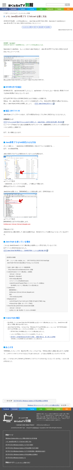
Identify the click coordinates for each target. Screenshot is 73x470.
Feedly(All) (50, 9)
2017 (35, 27)
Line (41, 9)
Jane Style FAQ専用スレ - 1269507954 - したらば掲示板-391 (26, 250)
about (27, 425)
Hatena (23, 9)
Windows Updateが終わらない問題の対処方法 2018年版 (21, 438)
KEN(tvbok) (36, 427)
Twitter (32, 9)
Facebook (4, 9)
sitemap (19, 425)
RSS (67, 409)
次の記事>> (47, 27)
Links (23, 425)
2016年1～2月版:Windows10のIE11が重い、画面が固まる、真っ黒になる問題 (33, 337)
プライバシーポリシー (43, 425)
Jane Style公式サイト (45, 103)
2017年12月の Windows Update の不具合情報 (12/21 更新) (22, 448)
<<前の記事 (40, 27)
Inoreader (13, 9)
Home (32, 425)
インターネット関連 (27, 27)
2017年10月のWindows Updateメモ (16, 457)
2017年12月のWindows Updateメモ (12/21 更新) (19, 445)
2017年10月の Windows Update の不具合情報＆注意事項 (31, 401)
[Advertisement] (36, 35)
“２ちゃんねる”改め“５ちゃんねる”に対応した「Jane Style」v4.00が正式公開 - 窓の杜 (34, 122)
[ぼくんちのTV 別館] (21, 420)
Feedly (59, 9)
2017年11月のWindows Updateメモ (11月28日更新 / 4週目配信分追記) (25, 451)
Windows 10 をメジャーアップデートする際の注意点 (43, 405)
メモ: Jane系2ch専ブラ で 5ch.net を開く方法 (18, 441)
